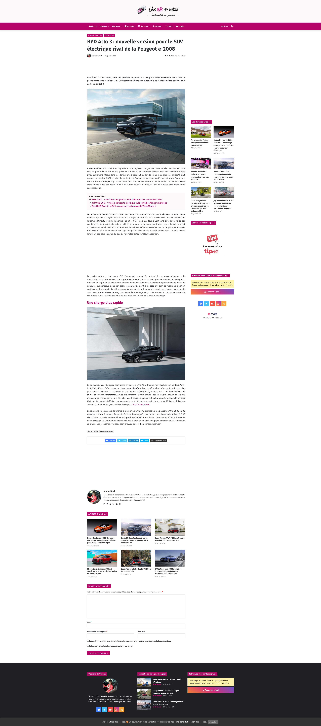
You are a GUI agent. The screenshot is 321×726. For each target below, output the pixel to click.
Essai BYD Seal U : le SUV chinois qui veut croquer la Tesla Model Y (124, 206)
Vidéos (181, 26)
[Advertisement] (136, 66)
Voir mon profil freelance (212, 317)
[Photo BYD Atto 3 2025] (136, 126)
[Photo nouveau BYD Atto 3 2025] (136, 343)
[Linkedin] (114, 504)
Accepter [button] (212, 722)
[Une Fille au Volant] (160, 11)
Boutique (130, 26)
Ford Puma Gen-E (141, 404)
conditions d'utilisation (185, 722)
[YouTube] (117, 504)
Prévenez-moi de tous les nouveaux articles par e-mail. (111, 646)
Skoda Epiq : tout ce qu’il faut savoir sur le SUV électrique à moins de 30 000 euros (102, 571)
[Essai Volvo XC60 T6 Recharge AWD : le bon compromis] (144, 705)
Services (144, 26)
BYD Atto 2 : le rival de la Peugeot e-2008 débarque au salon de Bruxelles (127, 199)
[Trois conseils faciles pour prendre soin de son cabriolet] (201, 132)
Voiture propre (109, 35)
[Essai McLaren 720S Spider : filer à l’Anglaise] (144, 683)
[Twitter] (111, 504)
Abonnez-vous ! (213, 292)
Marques (116, 26)
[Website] (105, 504)
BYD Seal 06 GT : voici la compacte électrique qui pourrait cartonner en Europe (129, 203)
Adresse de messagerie (97, 632)
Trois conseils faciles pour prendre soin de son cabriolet (199, 142)
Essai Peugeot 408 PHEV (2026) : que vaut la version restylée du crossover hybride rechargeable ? (200, 206)
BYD (90, 431)
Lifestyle (103, 26)
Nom (89, 622)
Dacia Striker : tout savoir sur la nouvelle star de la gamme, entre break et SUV (134, 540)
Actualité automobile (95, 35)
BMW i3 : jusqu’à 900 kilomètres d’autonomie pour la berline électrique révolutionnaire (168, 571)
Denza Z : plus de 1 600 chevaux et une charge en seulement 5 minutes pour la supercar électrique (101, 540)
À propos (157, 26)
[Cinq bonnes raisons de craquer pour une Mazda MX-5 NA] (144, 694)
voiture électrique (107, 431)
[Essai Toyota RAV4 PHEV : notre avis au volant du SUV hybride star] (170, 527)
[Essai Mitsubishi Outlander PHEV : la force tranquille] (136, 558)
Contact (169, 26)
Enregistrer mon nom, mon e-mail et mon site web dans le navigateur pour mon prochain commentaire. (130, 641)
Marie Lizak (96, 56)
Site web (141, 632)
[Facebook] (108, 504)
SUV (96, 431)
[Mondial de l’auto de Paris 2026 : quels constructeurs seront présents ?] (201, 163)
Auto (93, 26)
